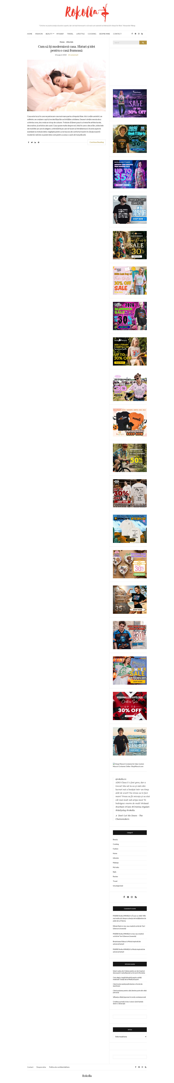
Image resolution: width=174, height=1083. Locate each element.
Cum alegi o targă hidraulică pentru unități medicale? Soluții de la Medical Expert (127, 978)
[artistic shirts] (130, 174)
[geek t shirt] (130, 139)
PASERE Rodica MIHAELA (121, 916)
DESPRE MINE (104, 34)
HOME (29, 34)
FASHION (39, 34)
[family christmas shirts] (130, 422)
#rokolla (130, 810)
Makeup (116, 863)
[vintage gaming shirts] (130, 635)
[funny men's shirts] (130, 209)
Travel (115, 881)
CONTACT (117, 34)
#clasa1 (145, 803)
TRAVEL (70, 34)
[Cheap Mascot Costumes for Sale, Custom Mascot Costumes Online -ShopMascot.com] (130, 765)
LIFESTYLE (80, 34)
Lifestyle (69, 42)
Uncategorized (118, 886)
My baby (116, 867)
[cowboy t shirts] (130, 493)
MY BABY (60, 34)
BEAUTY (49, 34)
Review (115, 876)
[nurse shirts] (130, 564)
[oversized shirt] (130, 245)
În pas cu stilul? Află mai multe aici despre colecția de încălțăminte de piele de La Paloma (129, 918)
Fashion (115, 849)
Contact (30, 1067)
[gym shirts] (130, 599)
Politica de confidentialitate (59, 1067)
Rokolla (87, 1076)
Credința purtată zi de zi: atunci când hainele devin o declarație (128, 1003)
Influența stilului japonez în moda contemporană (129, 997)
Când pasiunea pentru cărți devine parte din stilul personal (130, 991)
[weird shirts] (130, 316)
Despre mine (41, 1067)
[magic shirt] (130, 103)
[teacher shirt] (130, 280)
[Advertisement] (130, 66)
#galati (145, 806)
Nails (114, 872)
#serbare (120, 806)
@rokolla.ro (121, 779)
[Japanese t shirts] (130, 670)
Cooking (116, 844)
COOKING (92, 34)
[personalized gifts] (130, 706)
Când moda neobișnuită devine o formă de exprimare (127, 985)
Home (62, 42)
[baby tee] (130, 387)
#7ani (128, 806)
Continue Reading (97, 142)
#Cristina (136, 806)
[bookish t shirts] (130, 351)
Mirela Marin (117, 926)
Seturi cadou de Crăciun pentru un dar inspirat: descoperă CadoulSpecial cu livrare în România (129, 972)
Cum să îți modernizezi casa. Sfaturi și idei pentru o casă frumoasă (66, 48)
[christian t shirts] (130, 741)
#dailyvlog (121, 810)
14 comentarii (73, 55)
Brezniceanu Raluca (119, 941)
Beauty (115, 839)
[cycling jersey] (130, 458)
